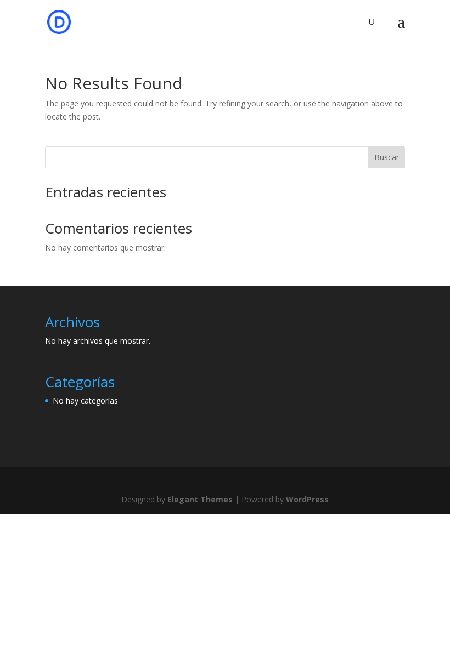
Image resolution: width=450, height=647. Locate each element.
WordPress (307, 499)
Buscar (386, 157)
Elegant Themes (200, 499)
